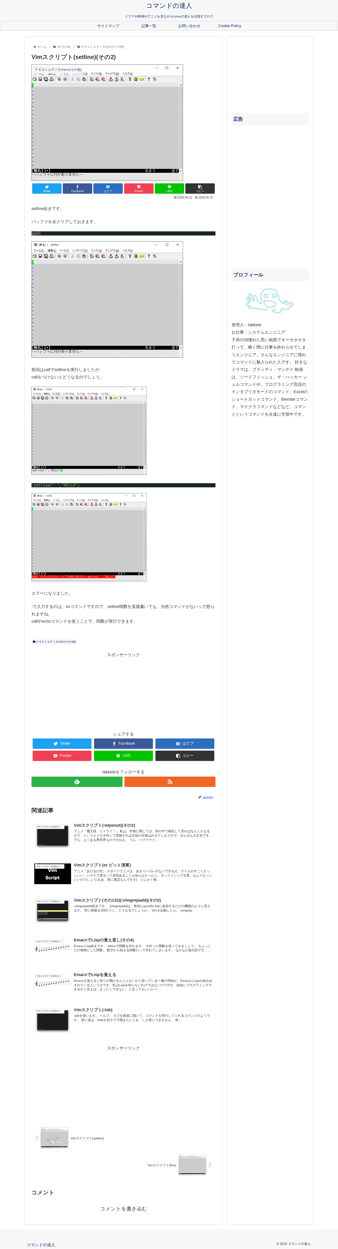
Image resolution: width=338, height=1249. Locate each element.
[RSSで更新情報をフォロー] (169, 782)
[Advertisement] (123, 691)
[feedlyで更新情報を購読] (77, 782)
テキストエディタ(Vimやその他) (55, 641)
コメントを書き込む (123, 1209)
